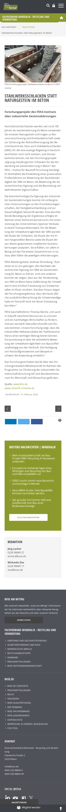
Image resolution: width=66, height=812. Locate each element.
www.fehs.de (20, 384)
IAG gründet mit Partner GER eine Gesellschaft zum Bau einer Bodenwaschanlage (31, 503)
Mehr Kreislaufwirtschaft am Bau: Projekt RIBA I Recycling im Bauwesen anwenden (33, 458)
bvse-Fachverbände (18, 711)
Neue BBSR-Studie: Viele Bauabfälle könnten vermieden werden (32, 492)
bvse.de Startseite (17, 685)
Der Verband (14, 707)
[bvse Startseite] (61, 18)
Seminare (12, 657)
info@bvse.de (12, 766)
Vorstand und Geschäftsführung (27, 640)
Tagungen (13, 698)
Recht (10, 694)
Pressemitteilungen (19, 661)
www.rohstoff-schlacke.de (19, 388)
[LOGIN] (53, 5)
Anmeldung (24, 620)
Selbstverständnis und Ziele (23, 644)
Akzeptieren (19, 802)
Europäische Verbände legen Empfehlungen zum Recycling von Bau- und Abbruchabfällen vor (32, 471)
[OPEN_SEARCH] (48, 5)
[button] (11, 421)
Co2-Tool (12, 728)
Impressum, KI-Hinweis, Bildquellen (27, 723)
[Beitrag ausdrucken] (59, 420)
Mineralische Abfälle (19, 648)
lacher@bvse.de (17, 556)
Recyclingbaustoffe (19, 653)
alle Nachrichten (28, 517)
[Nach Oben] (61, 808)
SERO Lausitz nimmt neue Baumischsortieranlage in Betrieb (33, 482)
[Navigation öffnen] (61, 6)
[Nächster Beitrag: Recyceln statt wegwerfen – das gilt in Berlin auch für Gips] (58, 409)
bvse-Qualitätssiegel (19, 702)
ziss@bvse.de (15, 570)
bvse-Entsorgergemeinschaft (24, 665)
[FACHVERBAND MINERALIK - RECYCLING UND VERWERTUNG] (34, 6)
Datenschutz (14, 719)
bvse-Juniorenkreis (18, 715)
